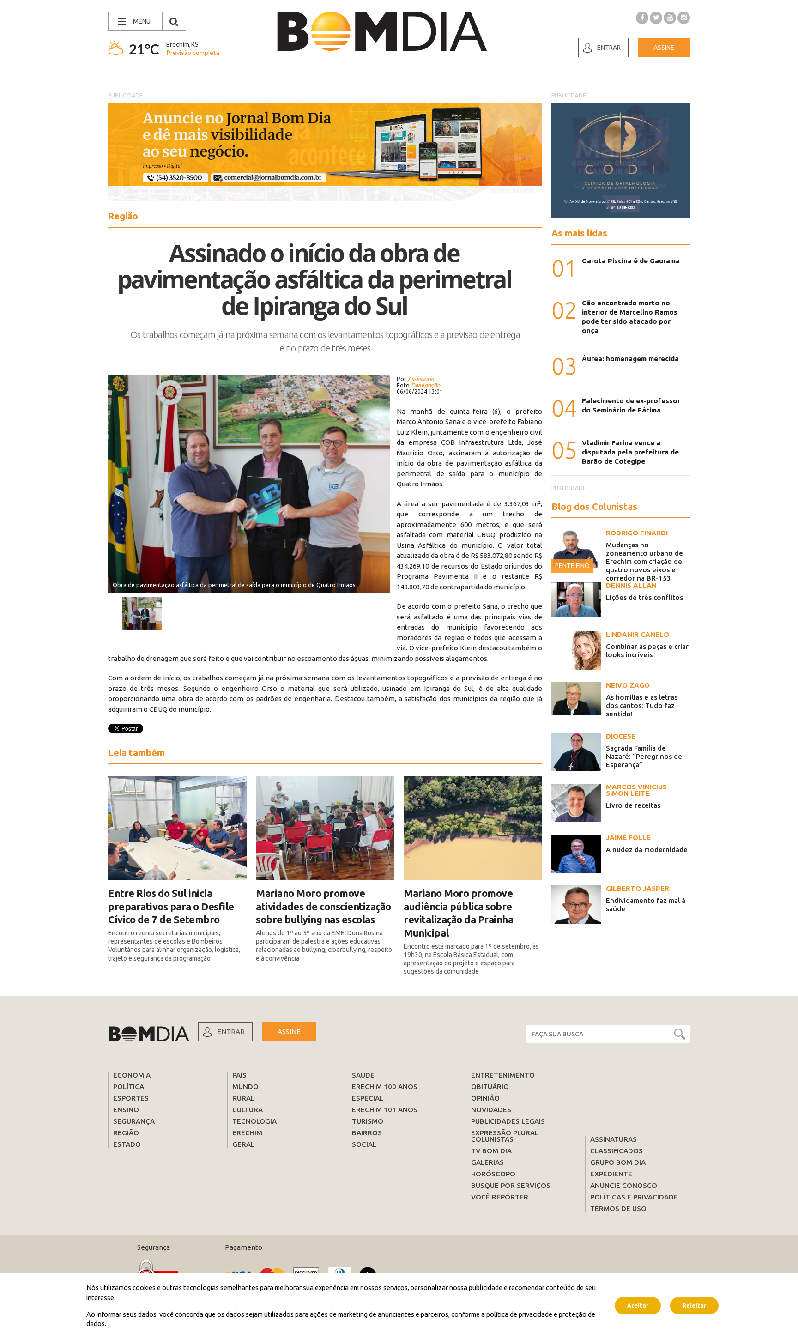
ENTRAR (231, 1031)
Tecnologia (254, 1121)
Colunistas (492, 1139)
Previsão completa (192, 52)
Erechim (247, 1133)
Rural (243, 1098)
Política (128, 1086)
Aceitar (637, 1305)
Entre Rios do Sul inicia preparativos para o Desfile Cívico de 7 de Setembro (171, 906)
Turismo (367, 1121)
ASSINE (289, 1031)
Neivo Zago (628, 685)
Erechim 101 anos (384, 1110)
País (239, 1075)
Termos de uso (618, 1208)
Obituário (490, 1086)
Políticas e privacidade (634, 1197)
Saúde (363, 1075)
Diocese (620, 736)
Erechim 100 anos (384, 1086)
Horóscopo (493, 1174)
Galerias (487, 1162)
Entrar (609, 47)
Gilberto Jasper (637, 888)
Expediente (611, 1174)
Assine (663, 47)
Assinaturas (613, 1139)
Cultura (247, 1110)
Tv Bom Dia (491, 1151)
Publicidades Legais (508, 1121)
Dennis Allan (631, 585)
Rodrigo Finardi (637, 533)
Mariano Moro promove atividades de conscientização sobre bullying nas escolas (323, 906)
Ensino (126, 1110)
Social (364, 1144)
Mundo (245, 1086)
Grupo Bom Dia (618, 1162)
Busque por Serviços (510, 1185)
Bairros (367, 1133)
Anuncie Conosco (623, 1185)
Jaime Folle (628, 838)
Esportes (131, 1098)
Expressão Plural (504, 1133)
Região (126, 1133)
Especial (367, 1098)
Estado (127, 1144)
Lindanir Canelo (637, 634)
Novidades (491, 1110)
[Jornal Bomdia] (382, 31)
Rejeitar (694, 1305)
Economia (132, 1075)
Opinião (485, 1098)
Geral (243, 1144)
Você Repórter (499, 1197)
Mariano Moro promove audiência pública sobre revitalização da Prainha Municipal (458, 912)
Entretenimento (503, 1075)
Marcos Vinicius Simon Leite (636, 790)
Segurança (134, 1121)
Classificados (616, 1151)
